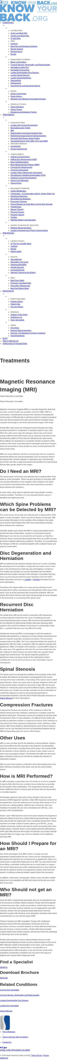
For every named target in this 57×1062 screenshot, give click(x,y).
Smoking (14, 246)
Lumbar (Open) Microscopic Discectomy (26, 173)
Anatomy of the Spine (19, 315)
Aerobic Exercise (17, 267)
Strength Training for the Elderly (23, 273)
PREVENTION (8, 233)
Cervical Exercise (17, 270)
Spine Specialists (17, 320)
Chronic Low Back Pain (20, 36)
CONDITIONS (8, 23)
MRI (12, 130)
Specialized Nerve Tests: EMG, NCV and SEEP (29, 141)
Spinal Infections (17, 107)
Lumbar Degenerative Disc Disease (25, 73)
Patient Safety (16, 252)
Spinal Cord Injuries (18, 94)
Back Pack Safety (17, 280)
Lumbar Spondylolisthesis (21, 78)
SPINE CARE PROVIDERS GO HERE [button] (15, 1050)
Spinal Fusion (16, 183)
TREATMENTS (8, 115)
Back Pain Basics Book (20, 288)
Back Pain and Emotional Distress (24, 46)
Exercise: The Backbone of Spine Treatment (28, 333)
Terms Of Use (36, 1055)
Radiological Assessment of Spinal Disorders (28, 136)
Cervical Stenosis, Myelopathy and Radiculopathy (19, 995)
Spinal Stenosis (6, 698)
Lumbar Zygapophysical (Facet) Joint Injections (29, 230)
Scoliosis (14, 44)
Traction (14, 217)
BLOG (5, 338)
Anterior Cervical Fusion (20, 157)
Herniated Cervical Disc (20, 70)
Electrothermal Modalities (21, 199)
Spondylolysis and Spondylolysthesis (25, 86)
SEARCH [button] (3, 967)
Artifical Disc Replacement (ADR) (24, 159)
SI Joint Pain (15, 38)
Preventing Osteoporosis (20, 286)
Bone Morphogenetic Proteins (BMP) (25, 165)
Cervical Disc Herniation (9, 990)
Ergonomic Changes (19, 202)
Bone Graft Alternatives (20, 162)
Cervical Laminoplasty (19, 170)
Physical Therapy (17, 212)
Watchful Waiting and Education (23, 220)
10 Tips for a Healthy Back (21, 244)
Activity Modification (18, 191)
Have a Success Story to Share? (15, 1037)
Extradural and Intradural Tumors (24, 112)
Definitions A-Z (16, 317)
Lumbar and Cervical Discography (24, 125)
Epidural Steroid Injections (21, 228)
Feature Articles (17, 302)
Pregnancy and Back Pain (21, 283)
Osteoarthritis (16, 81)
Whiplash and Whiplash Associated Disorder (28, 99)
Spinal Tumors (16, 109)
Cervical (36, 580)
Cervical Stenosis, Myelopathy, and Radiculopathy (30, 65)
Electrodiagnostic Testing (20, 128)
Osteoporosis (16, 83)
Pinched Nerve (16, 52)
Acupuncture (16, 146)
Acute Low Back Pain (19, 33)
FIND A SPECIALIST (11, 341)
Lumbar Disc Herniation (9, 1006)
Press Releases (9, 1032)
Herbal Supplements (19, 149)
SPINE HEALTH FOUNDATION (15, 344)
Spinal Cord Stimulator (19, 180)
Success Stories (17, 307)
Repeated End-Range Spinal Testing (25, 138)
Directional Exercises (19, 196)
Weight (13, 249)
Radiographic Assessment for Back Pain (26, 133)
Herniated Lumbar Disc (20, 67)
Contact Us (7, 1042)
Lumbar (28, 580)
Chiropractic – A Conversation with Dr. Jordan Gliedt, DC (33, 194)
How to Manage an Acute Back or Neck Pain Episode (31, 204)
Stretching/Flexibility (18, 265)
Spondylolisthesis (18, 336)
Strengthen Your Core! (19, 262)
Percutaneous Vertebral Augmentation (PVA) (28, 175)
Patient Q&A (15, 304)
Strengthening (16, 259)
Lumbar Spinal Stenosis (20, 75)
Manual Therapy (17, 209)
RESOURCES (8, 291)
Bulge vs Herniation (18, 62)
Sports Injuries (16, 96)
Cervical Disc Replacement (21, 167)
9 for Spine (15, 328)
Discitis (13, 54)
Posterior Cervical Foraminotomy (24, 178)
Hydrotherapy (16, 207)
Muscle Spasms (17, 49)
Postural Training (17, 215)
